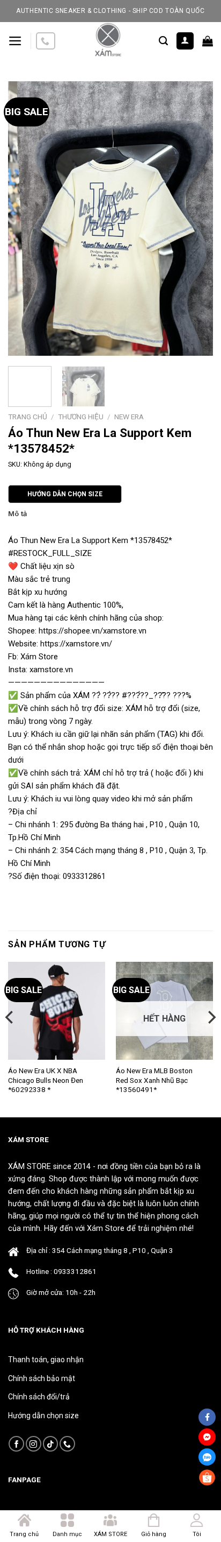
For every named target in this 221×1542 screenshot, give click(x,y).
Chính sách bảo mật (41, 1378)
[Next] (195, 218)
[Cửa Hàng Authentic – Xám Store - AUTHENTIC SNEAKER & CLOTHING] (107, 41)
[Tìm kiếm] (163, 41)
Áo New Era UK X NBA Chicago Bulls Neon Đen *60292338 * (45, 1080)
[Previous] (25, 218)
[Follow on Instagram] (33, 1444)
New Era (129, 416)
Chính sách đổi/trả (39, 1396)
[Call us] (45, 41)
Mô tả (17, 514)
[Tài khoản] (185, 41)
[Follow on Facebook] (16, 1444)
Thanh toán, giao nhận (46, 1359)
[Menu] (15, 41)
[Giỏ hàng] (207, 41)
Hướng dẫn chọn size (43, 1415)
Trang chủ (27, 416)
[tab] (110, 514)
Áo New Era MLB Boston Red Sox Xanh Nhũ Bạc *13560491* (154, 1080)
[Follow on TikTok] (50, 1444)
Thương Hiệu (81, 416)
